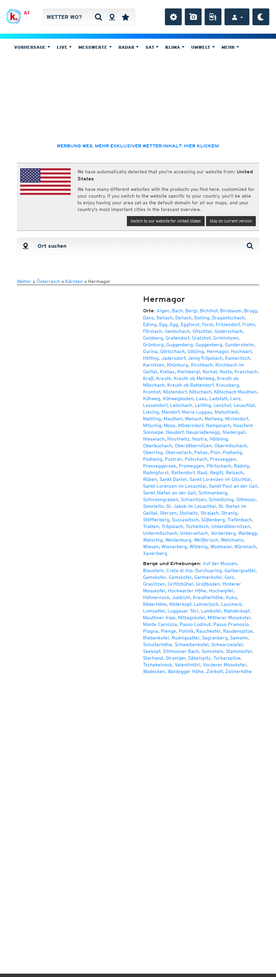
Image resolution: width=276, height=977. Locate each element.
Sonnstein (212, 651)
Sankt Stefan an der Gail (169, 492)
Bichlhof (208, 310)
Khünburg (177, 365)
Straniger (175, 658)
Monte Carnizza (160, 624)
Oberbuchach (157, 445)
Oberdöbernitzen (193, 445)
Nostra (199, 439)
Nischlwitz (178, 439)
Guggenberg (179, 344)
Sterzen (168, 513)
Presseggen (223, 459)
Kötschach (200, 391)
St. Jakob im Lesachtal (191, 506)
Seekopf (151, 651)
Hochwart (241, 351)
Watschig (153, 540)
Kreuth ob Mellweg (194, 378)
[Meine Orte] (125, 17)
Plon (215, 452)
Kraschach (246, 371)
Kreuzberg (227, 385)
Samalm (239, 637)
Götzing (195, 351)
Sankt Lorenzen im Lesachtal (174, 486)
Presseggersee (159, 465)
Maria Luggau (197, 412)
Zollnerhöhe (238, 671)
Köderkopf (180, 604)
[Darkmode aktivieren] (260, 16)
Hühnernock (156, 597)
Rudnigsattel (185, 637)
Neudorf (174, 432)
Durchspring (208, 570)
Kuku (231, 597)
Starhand (153, 658)
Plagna (150, 631)
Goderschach (228, 331)
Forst (207, 324)
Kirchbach (202, 365)
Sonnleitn (153, 506)
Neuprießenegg (203, 432)
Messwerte (93, 47)
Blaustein (153, 570)
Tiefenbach (240, 519)
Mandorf (170, 412)
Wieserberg (174, 546)
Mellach (193, 418)
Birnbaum (230, 310)
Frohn (248, 324)
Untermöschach (160, 533)
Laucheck (231, 604)
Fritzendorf (228, 324)
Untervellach (194, 533)
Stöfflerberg (156, 519)
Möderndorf (190, 425)
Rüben (150, 479)
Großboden (208, 584)
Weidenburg (178, 540)
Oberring (153, 452)
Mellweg (213, 418)
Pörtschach (219, 465)
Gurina (150, 351)
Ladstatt (218, 398)
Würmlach (245, 546)
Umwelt (201, 47)
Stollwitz (188, 513)
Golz (229, 577)
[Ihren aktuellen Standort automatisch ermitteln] (112, 17)
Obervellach (178, 452)
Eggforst (190, 324)
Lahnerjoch (206, 604)
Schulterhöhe (157, 644)
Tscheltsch (197, 526)
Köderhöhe (155, 604)
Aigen (163, 310)
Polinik (186, 631)
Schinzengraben (160, 499)
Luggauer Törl (183, 611)
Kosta (226, 371)
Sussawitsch (185, 519)
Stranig (229, 513)
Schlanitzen (193, 499)
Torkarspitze (227, 658)
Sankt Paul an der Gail (233, 486)
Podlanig (232, 452)
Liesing (151, 412)
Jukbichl (181, 597)
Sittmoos (245, 499)
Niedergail (233, 432)
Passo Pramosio (231, 624)
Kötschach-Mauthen (235, 391)
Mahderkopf (236, 611)
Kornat (210, 371)
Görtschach (172, 351)
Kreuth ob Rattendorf (190, 385)
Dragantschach (228, 317)
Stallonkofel (239, 651)
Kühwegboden (178, 398)
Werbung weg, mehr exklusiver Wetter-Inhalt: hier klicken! (138, 146)
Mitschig (152, 425)
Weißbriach (206, 540)
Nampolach (218, 425)
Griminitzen (225, 338)
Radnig (241, 465)
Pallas (201, 452)
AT (27, 12)
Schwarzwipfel (227, 644)
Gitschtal (202, 331)
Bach (177, 310)
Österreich (48, 281)
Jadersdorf (173, 358)
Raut (202, 472)
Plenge (168, 631)
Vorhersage (30, 47)
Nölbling (219, 439)
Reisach (234, 472)
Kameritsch (237, 358)
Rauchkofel (208, 631)
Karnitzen (153, 365)
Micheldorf (236, 418)
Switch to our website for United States (166, 220)
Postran (173, 459)
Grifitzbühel (180, 584)
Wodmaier (221, 546)
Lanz (235, 398)
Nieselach (154, 439)
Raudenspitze (238, 631)
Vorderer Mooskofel (224, 664)
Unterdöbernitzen (230, 526)
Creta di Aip (179, 570)
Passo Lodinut (195, 624)
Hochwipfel (221, 590)
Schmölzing (221, 499)
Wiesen (151, 546)
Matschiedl (226, 412)
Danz (148, 317)
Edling (150, 324)
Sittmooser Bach (181, 651)
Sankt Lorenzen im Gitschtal (220, 479)
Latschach (181, 405)
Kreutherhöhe (208, 597)
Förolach (152, 331)
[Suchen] (98, 17)
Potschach (196, 459)
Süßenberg (213, 519)
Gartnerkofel (208, 577)
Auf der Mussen (220, 563)
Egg (163, 324)
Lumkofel (211, 611)
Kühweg (151, 398)
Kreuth (163, 378)
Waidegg (247, 533)
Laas (201, 398)
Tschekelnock (157, 664)
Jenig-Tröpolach (205, 358)
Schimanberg (213, 492)
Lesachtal (244, 405)
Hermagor (217, 351)
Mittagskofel (191, 617)
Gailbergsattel (240, 570)
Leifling (203, 405)
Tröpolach (172, 526)
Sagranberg (215, 637)
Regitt (216, 472)
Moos (169, 425)
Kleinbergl (188, 371)
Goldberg (153, 338)
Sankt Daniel (173, 479)
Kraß (148, 378)
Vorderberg (223, 533)
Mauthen (173, 418)
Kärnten (74, 281)
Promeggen (191, 465)
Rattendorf (183, 472)
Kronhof (151, 391)
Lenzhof (222, 405)
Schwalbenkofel (192, 644)
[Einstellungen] (173, 16)
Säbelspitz (199, 658)
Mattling (152, 418)
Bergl (191, 310)
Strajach (210, 513)
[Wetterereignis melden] (213, 16)
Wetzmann (232, 540)
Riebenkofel (156, 637)
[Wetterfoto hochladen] (193, 16)
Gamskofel (154, 577)
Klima (173, 47)
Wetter (24, 281)
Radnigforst (156, 472)
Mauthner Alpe (159, 617)
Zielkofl (214, 671)
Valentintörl (187, 664)
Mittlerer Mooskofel (229, 617)
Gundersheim (239, 344)
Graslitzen (154, 584)
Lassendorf (155, 405)
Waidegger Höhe (186, 671)
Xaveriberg (155, 553)
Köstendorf (174, 391)
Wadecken (154, 671)
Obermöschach (230, 445)
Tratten (151, 526)
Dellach (165, 317)
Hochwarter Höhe (187, 590)
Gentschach (177, 331)
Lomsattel (154, 611)
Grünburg (153, 344)
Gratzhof (201, 338)
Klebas (167, 371)
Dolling (201, 317)
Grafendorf (177, 338)
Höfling (151, 358)
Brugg (250, 310)
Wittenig (198, 546)
